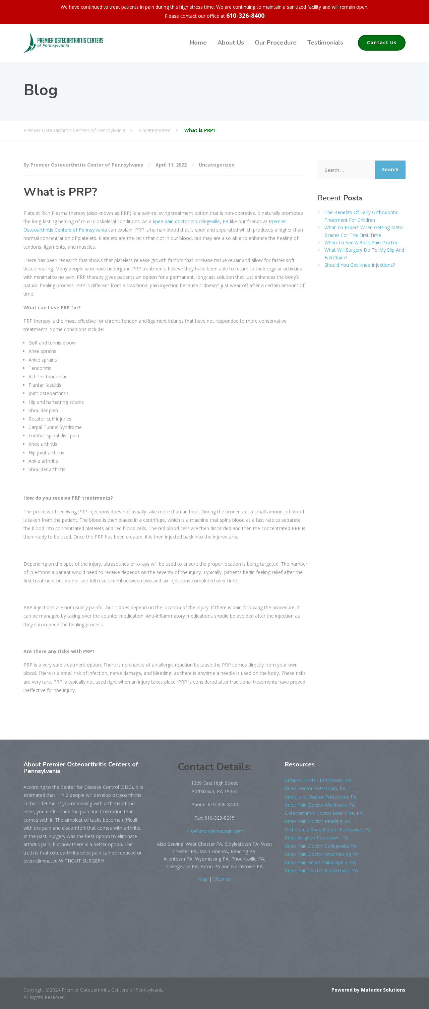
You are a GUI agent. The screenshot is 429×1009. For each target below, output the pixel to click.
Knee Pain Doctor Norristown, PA (321, 870)
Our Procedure (276, 43)
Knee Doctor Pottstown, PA (315, 788)
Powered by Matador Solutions (368, 990)
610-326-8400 (245, 15)
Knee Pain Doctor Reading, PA (318, 821)
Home (198, 43)
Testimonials (325, 43)
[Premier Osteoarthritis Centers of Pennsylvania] (63, 43)
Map (203, 879)
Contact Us (381, 43)
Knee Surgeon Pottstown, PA (316, 837)
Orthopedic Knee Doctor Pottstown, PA (328, 829)
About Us (231, 43)
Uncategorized (217, 165)
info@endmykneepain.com (214, 831)
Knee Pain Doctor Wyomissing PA (321, 854)
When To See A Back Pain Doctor (360, 242)
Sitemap (222, 879)
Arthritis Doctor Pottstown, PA (318, 780)
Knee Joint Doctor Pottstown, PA (321, 797)
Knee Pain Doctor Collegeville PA (320, 846)
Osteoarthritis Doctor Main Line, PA (324, 813)
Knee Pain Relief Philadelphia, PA (320, 862)
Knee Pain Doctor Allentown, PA (320, 805)
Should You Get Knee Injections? (359, 265)
